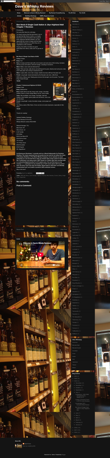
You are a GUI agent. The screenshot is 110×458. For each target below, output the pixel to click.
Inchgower (75, 218)
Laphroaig (75, 235)
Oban (73, 269)
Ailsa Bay (74, 32)
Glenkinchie (75, 193)
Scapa (74, 288)
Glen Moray (75, 156)
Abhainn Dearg (76, 29)
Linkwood (75, 240)
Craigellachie (75, 117)
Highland (39, 175)
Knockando (75, 229)
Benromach (75, 77)
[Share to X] (40, 173)
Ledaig (74, 238)
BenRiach (75, 72)
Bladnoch (74, 80)
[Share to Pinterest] (43, 173)
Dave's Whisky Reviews (34, 6)
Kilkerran (74, 226)
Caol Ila (74, 100)
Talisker (74, 305)
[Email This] (37, 173)
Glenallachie (75, 167)
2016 (75, 432)
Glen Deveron (76, 142)
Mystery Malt (45, 175)
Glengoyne (75, 190)
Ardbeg (74, 41)
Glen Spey (75, 165)
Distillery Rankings (30, 16)
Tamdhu (74, 308)
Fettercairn (75, 139)
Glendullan (75, 179)
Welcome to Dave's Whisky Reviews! (34, 13)
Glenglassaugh (76, 187)
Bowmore (75, 86)
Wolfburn (74, 333)
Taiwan (74, 364)
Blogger (63, 454)
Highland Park (76, 212)
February (78, 422)
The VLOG (82, 13)
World (74, 367)
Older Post (63, 229)
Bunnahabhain (76, 97)
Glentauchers (76, 207)
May (77, 415)
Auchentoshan (76, 49)
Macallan (74, 255)
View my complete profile (29, 446)
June (77, 413)
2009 (21, 175)
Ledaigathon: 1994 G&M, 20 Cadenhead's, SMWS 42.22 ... (82, 396)
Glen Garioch (76, 148)
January (78, 424)
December (79, 383)
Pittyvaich (75, 274)
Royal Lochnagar (77, 286)
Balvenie (74, 63)
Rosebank (75, 280)
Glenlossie (75, 198)
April (77, 417)
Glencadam (75, 173)
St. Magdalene (76, 297)
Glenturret (75, 210)
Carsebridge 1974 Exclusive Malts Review (82, 404)
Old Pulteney (75, 271)
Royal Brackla (76, 283)
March (77, 420)
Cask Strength (33, 175)
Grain (73, 353)
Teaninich (75, 314)
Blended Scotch (76, 348)
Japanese (75, 362)
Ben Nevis (26, 175)
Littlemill (74, 243)
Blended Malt (75, 345)
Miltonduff (75, 260)
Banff (73, 66)
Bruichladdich (76, 94)
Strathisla (74, 300)
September (79, 390)
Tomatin (74, 322)
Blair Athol (75, 83)
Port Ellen (75, 277)
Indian (74, 356)
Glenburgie (75, 170)
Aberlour (74, 27)
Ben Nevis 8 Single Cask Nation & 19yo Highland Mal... (82, 409)
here (22, 163)
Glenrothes (75, 204)
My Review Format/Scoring (57, 13)
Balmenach (75, 60)
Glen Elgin (75, 145)
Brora (73, 91)
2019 (75, 381)
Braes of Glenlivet (77, 89)
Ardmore (74, 44)
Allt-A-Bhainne (76, 35)
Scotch (56, 175)
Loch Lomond (76, 246)
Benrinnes (75, 74)
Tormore (74, 328)
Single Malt (22, 177)
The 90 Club (72, 13)
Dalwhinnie (75, 128)
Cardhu (74, 105)
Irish (73, 359)
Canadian (75, 350)
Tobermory (75, 319)
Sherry (60, 175)
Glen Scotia (75, 162)
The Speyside (76, 317)
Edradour (74, 136)
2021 (75, 376)
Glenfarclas (75, 181)
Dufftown (74, 134)
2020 (75, 378)
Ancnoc (74, 38)
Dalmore (74, 125)
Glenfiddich (75, 184)
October (78, 387)
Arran (73, 46)
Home (18, 13)
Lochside (74, 249)
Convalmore (75, 111)
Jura (73, 221)
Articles (19, 16)
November (79, 385)
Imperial (74, 215)
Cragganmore (76, 114)
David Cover (27, 443)
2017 (75, 430)
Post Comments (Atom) (45, 235)
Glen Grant (75, 150)
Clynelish (74, 108)
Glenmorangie (76, 201)
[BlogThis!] (38, 173)
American (75, 342)
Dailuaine (74, 122)
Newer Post (20, 229)
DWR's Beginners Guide (47, 16)
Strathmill (74, 302)
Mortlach (74, 263)
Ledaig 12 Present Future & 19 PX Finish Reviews (82, 400)
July (77, 392)
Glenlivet (74, 196)
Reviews (51, 175)
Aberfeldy (75, 24)
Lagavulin (75, 232)
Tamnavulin (75, 311)
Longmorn (75, 252)
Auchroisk (75, 52)
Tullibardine (75, 331)
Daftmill (74, 119)
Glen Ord (74, 159)
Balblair (74, 58)
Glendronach (75, 176)
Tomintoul (75, 325)
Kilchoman (75, 224)
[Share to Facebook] (42, 173)
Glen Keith (75, 153)
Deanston (75, 131)
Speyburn (75, 291)
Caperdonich (75, 103)
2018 (75, 427)
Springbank (75, 294)
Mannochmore (76, 257)
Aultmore (74, 55)
